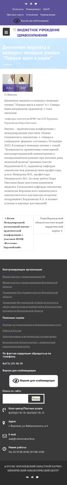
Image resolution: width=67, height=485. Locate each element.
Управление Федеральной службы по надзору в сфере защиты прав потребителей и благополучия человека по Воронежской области (32, 306)
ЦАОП (46, 9)
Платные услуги (15, 14)
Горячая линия (47, 14)
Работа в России (12, 330)
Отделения (32, 14)
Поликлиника (33, 9)
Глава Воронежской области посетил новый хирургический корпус (49, 224)
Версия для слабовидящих (37, 380)
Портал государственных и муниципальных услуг (32, 324)
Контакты (18, 9)
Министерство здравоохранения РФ (24, 276)
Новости (12, 94)
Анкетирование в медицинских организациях (30, 336)
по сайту (12, 390)
